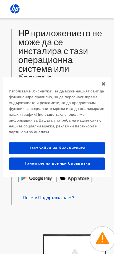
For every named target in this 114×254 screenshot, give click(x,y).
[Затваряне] (103, 84)
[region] (57, 127)
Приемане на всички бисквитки (57, 163)
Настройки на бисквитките (57, 148)
